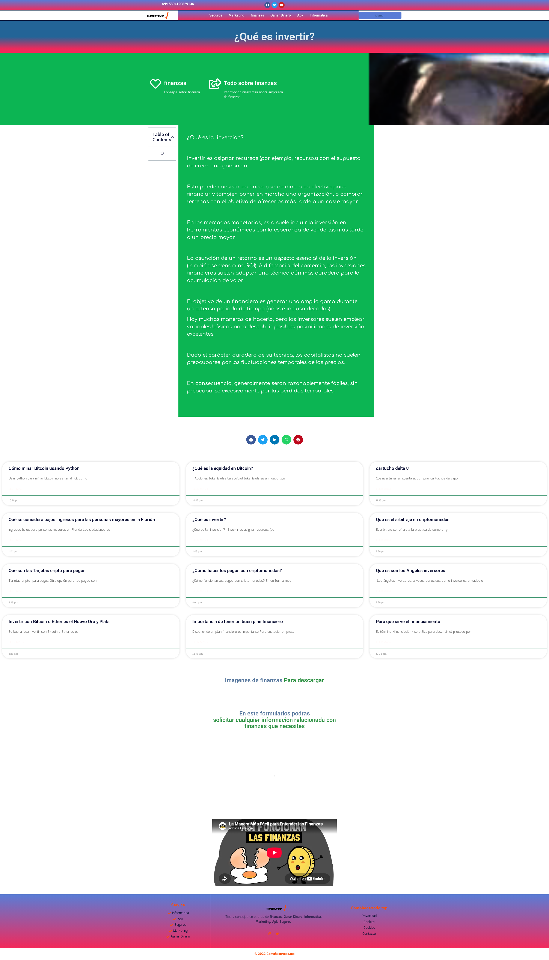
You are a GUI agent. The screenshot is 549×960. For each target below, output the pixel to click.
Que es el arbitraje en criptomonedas (412, 519)
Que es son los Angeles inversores (410, 570)
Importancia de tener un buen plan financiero (237, 621)
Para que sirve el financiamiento (408, 621)
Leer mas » (16, 488)
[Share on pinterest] (298, 440)
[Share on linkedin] (274, 440)
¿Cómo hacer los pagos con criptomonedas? (237, 570)
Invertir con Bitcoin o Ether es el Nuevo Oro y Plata (59, 621)
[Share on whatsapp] (286, 440)
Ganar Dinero (280, 15)
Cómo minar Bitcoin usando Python (44, 468)
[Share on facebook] (251, 440)
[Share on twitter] (263, 440)
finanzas (257, 15)
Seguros (215, 15)
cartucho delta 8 (392, 468)
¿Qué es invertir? (209, 519)
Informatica (319, 15)
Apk (300, 15)
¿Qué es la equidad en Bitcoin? (222, 468)
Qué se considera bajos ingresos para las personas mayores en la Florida (82, 519)
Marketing (236, 15)
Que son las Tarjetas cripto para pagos (47, 570)
